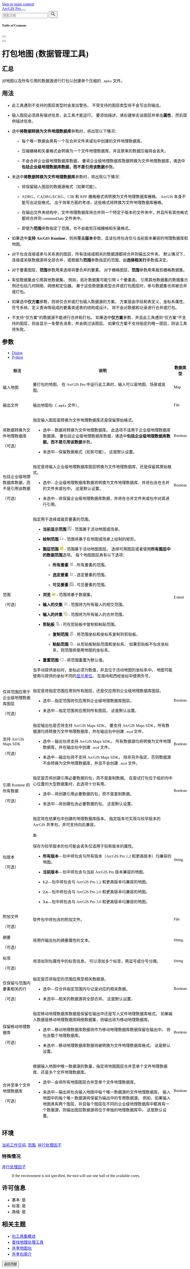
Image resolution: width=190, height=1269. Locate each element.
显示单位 (84, 676)
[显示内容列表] (4, 41)
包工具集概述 (24, 1236)
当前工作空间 (14, 1145)
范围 (32, 1145)
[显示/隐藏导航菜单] (24, 10)
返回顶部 (10, 1264)
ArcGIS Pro (12, 8)
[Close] (4, 36)
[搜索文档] (53, 14)
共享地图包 (22, 1248)
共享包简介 (22, 1254)
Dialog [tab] (17, 353)
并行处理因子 (49, 1145)
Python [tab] (17, 357)
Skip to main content (18, 4)
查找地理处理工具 (28, 1242)
